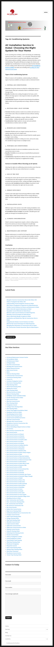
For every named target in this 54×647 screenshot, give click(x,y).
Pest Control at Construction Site (15, 430)
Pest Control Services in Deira (14, 454)
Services (7, 629)
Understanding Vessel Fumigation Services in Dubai (20, 303)
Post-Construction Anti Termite (15, 500)
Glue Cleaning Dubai (12, 408)
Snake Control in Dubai (13, 523)
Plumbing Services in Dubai (14, 498)
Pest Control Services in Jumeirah (15, 472)
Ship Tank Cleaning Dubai (13, 520)
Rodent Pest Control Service (14, 509)
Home (7, 626)
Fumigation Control (12, 405)
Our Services (10, 428)
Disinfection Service (12, 388)
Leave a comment (14, 280)
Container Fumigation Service (14, 381)
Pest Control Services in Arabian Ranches (17, 445)
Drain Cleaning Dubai (12, 390)
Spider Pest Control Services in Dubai (16, 527)
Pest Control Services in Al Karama (16, 437)
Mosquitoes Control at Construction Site (17, 423)
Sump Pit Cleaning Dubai (13, 531)
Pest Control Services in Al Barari (15, 434)
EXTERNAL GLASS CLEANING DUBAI (16, 395)
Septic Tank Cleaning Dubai (14, 516)
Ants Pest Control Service (13, 364)
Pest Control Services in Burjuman (15, 448)
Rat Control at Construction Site (15, 505)
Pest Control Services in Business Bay (16, 450)
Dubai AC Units (27, 279)
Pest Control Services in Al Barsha (15, 436)
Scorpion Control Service (13, 514)
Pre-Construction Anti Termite (15, 503)
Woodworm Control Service (14, 553)
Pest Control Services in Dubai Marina (16, 461)
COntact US (10, 337)
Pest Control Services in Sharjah (15, 491)
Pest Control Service (12, 432)
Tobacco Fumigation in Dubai (14, 536)
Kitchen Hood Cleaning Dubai (14, 416)
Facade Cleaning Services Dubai (15, 397)
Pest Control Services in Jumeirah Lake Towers (19, 474)
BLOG (8, 372)
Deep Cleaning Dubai (12, 384)
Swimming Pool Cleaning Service (15, 533)
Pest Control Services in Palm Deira (16, 481)
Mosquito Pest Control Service (14, 421)
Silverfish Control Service (13, 522)
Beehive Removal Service (13, 368)
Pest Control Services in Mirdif (14, 478)
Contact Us (9, 379)
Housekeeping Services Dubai (14, 414)
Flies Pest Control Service (13, 401)
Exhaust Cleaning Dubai (13, 394)
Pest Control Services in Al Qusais (15, 443)
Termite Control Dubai (12, 534)
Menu (46, 12)
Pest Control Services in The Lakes (16, 492)
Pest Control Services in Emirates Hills (17, 465)
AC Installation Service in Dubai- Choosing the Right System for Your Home (20, 48)
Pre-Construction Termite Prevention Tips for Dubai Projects (22, 327)
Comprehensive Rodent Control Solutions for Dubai (20, 321)
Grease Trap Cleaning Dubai (14, 555)
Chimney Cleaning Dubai (13, 373)
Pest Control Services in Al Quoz (15, 441)
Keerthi (8, 277)
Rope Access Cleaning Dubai (14, 511)
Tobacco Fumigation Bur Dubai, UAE (16, 301)
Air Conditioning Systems (18, 279)
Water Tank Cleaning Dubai (14, 547)
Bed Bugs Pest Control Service (14, 366)
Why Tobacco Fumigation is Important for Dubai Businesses (22, 305)
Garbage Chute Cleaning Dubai (15, 406)
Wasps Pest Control (12, 545)
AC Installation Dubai (12, 359)
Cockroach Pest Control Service (15, 375)
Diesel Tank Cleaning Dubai (14, 386)
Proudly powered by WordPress (13, 643)
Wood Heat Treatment (12, 551)
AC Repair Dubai (11, 363)
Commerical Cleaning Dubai (14, 377)
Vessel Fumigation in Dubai (14, 538)
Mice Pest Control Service (13, 419)
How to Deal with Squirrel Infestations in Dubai (19, 309)
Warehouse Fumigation (13, 544)
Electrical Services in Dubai (14, 392)
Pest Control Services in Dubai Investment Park (19, 459)
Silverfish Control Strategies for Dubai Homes (18, 314)
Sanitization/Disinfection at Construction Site (19, 512)
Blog (30, 277)
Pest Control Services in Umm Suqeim (16, 494)
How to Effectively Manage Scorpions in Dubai (19, 316)
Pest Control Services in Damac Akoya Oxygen (19, 452)
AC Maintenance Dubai (13, 361)
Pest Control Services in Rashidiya (15, 487)
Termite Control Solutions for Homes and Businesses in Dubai (23, 307)
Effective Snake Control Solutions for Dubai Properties (21, 312)
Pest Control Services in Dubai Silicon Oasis (18, 463)
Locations (7, 639)
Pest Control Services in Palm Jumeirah (17, 483)
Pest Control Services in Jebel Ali (15, 470)
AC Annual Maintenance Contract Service (17, 357)
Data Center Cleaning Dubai (14, 383)
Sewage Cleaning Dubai (13, 518)
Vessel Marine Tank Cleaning (14, 540)
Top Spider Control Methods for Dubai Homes (18, 311)
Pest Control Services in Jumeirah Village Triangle (20, 476)
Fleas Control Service (12, 399)
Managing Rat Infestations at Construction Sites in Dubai (22, 325)
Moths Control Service (12, 425)
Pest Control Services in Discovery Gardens (18, 456)
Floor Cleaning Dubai (12, 403)
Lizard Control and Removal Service (16, 417)
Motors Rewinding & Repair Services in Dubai (18, 427)
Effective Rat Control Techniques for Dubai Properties (21, 323)
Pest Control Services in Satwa (14, 489)
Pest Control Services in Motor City (16, 480)
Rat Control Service (12, 507)
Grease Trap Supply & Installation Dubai (17, 410)
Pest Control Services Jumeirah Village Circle (18, 496)
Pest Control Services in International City (18, 469)
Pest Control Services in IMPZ (14, 467)
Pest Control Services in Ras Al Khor (16, 485)
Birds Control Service (12, 370)
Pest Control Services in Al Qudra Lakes (17, 439)
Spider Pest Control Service (14, 525)
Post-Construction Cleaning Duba (15, 502)
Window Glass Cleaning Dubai (14, 549)
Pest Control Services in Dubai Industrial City (18, 458)
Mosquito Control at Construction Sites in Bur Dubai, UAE (22, 300)
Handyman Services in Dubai (14, 412)
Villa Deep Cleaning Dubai (13, 542)
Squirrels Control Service (13, 529)
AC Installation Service (24, 277)
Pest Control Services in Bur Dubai (15, 447)
